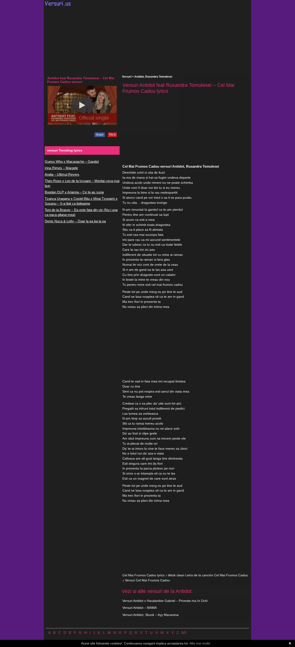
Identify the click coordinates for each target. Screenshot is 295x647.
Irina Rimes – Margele (61, 168)
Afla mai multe (199, 643)
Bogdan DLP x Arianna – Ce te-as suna (74, 192)
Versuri (126, 76)
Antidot (139, 76)
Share (99, 134)
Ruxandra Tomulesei (158, 76)
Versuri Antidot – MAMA (139, 607)
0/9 (183, 633)
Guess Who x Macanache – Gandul (72, 161)
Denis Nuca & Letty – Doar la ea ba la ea (75, 221)
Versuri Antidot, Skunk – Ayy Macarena (150, 615)
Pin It (112, 134)
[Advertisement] (147, 40)
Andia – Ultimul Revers (62, 174)
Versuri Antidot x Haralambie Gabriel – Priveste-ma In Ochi (165, 601)
